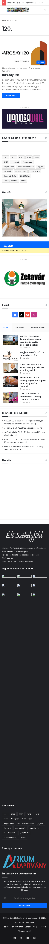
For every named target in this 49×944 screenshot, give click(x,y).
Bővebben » (11, 95)
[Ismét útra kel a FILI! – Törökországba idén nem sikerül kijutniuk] (10, 368)
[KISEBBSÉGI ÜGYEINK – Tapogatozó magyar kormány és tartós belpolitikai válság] (10, 340)
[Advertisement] (24, 491)
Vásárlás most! (24, 931)
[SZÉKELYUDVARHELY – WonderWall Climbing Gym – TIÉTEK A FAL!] (10, 397)
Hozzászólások (38, 327)
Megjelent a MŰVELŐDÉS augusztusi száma (32, 354)
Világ (35, 927)
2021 (5, 157)
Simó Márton (25, 176)
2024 (29, 157)
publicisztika (35, 171)
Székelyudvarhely (11, 181)
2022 (13, 157)
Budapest (15, 162)
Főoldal (6, 927)
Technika (42, 927)
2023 (21, 157)
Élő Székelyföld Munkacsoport (15, 68)
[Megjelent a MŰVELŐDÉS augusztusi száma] (10, 356)
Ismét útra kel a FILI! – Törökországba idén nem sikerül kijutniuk (32, 367)
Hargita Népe (9, 167)
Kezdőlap (8, 20)
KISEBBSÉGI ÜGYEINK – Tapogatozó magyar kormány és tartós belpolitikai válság (30, 340)
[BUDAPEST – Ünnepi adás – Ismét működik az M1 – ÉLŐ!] (9, 588)
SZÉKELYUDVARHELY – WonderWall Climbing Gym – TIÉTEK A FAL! (31, 396)
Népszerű (19, 327)
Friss (5, 327)
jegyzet (40, 167)
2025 (37, 157)
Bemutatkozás (17, 927)
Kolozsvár (7, 171)
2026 (6, 162)
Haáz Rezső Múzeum (26, 167)
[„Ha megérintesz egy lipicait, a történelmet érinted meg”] (40, 696)
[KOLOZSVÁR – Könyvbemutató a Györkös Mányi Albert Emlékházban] (24, 597)
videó (23, 181)
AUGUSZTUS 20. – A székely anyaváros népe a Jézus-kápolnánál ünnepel (33, 382)
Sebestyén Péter (10, 176)
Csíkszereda (27, 162)
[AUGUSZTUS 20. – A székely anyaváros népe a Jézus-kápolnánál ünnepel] (10, 381)
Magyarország (20, 171)
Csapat (28, 927)
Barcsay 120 (10, 75)
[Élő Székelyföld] (18, 10)
